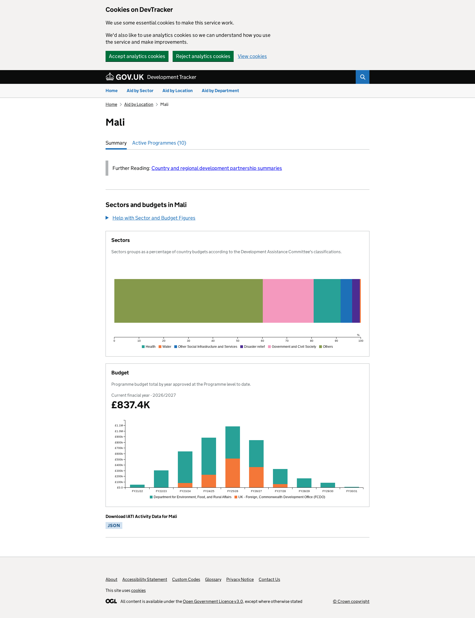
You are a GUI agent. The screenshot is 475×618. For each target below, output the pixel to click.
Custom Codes (186, 579)
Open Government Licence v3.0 (213, 601)
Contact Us (269, 579)
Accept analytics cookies (137, 56)
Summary (116, 143)
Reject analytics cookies (203, 56)
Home (112, 90)
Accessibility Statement (144, 579)
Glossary (213, 579)
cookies (138, 590)
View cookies (252, 56)
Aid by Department (220, 90)
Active (159, 143)
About (111, 579)
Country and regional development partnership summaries (216, 168)
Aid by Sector (140, 90)
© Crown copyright (351, 601)
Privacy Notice (240, 579)
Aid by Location (177, 90)
